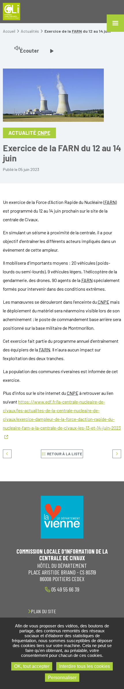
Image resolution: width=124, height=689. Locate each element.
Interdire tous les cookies (84, 666)
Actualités (30, 31)
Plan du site (43, 611)
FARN (77, 31)
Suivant (116, 453)
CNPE (43, 133)
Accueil (9, 31)
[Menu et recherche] (115, 23)
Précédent (7, 453)
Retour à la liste (64, 454)
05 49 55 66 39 (64, 589)
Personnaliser (62, 677)
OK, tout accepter (31, 666)
